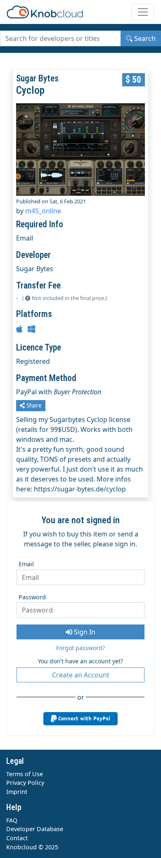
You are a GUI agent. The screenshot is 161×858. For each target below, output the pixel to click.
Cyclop (30, 90)
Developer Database (34, 829)
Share (33, 405)
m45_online (43, 210)
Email (26, 564)
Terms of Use (24, 774)
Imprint (16, 792)
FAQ (11, 820)
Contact (17, 838)
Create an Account (80, 674)
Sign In (83, 631)
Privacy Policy (25, 782)
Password (32, 597)
